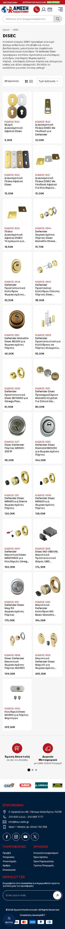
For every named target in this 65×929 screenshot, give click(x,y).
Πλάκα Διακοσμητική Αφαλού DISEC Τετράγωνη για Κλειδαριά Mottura (16, 236)
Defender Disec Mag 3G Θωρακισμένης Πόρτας (14, 609)
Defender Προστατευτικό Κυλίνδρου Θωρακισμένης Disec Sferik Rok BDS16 (15, 289)
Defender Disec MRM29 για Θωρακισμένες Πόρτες (45, 503)
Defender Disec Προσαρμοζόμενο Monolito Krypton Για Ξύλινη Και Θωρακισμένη (46, 396)
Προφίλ (7, 853)
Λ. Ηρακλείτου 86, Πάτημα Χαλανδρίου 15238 (35, 811)
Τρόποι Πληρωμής (43, 865)
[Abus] (10, 785)
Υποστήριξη (9, 861)
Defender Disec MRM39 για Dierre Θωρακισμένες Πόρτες (16, 503)
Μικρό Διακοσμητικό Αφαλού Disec (14, 128)
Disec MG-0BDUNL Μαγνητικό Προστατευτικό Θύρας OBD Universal (46, 556)
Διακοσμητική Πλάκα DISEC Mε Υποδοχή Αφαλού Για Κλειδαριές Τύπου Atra (46, 183)
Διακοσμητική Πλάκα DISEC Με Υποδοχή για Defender (45, 129)
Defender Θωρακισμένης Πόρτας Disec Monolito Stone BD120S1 (45, 236)
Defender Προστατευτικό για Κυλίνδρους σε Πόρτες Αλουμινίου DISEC (47, 343)
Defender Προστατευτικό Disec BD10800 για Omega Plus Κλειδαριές (16, 396)
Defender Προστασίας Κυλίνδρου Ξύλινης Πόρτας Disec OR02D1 (47, 289)
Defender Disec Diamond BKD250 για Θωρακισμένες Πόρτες (47, 449)
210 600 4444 (17, 816)
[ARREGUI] (26, 785)
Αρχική (6, 30)
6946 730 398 (38, 827)
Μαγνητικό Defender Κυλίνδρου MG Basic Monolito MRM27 (44, 609)
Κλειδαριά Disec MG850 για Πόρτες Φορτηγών (17, 715)
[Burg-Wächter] (42, 785)
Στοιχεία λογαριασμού (45, 853)
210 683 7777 (35, 816)
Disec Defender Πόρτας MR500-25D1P (15, 448)
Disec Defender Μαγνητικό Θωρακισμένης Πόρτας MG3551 (15, 663)
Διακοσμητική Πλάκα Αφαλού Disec (14, 181)
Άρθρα (6, 865)
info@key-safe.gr (18, 821)
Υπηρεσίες (8, 857)
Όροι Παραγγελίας (43, 861)
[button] (28, 769)
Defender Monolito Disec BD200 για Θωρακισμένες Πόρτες (17, 343)
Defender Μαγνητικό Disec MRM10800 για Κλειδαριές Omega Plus (17, 556)
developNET (38, 915)
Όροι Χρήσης (40, 857)
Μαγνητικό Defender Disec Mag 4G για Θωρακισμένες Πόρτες (45, 663)
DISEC (16, 30)
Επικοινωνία (9, 869)
